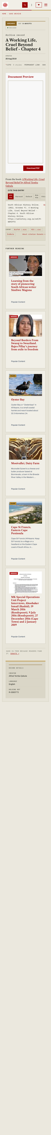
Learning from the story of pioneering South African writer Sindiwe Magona (23, 285)
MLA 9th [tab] (36, 196)
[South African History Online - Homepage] (5, 5)
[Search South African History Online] (25, 5)
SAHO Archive (15, 14)
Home (4, 14)
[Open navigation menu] (46, 5)
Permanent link (32, 65)
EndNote (10, 234)
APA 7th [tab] (10, 196)
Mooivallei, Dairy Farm (25, 463)
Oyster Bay (18, 399)
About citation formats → (33, 234)
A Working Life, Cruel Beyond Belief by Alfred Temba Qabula (25, 182)
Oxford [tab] (29, 196)
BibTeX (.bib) (20, 230)
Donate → (14, 653)
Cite (14, 65)
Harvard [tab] (19, 196)
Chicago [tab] (45, 196)
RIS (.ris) (36, 230)
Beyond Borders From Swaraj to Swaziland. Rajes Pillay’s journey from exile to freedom (24, 345)
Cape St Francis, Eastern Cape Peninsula (21, 530)
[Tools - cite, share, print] (32, 5)
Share (45, 65)
